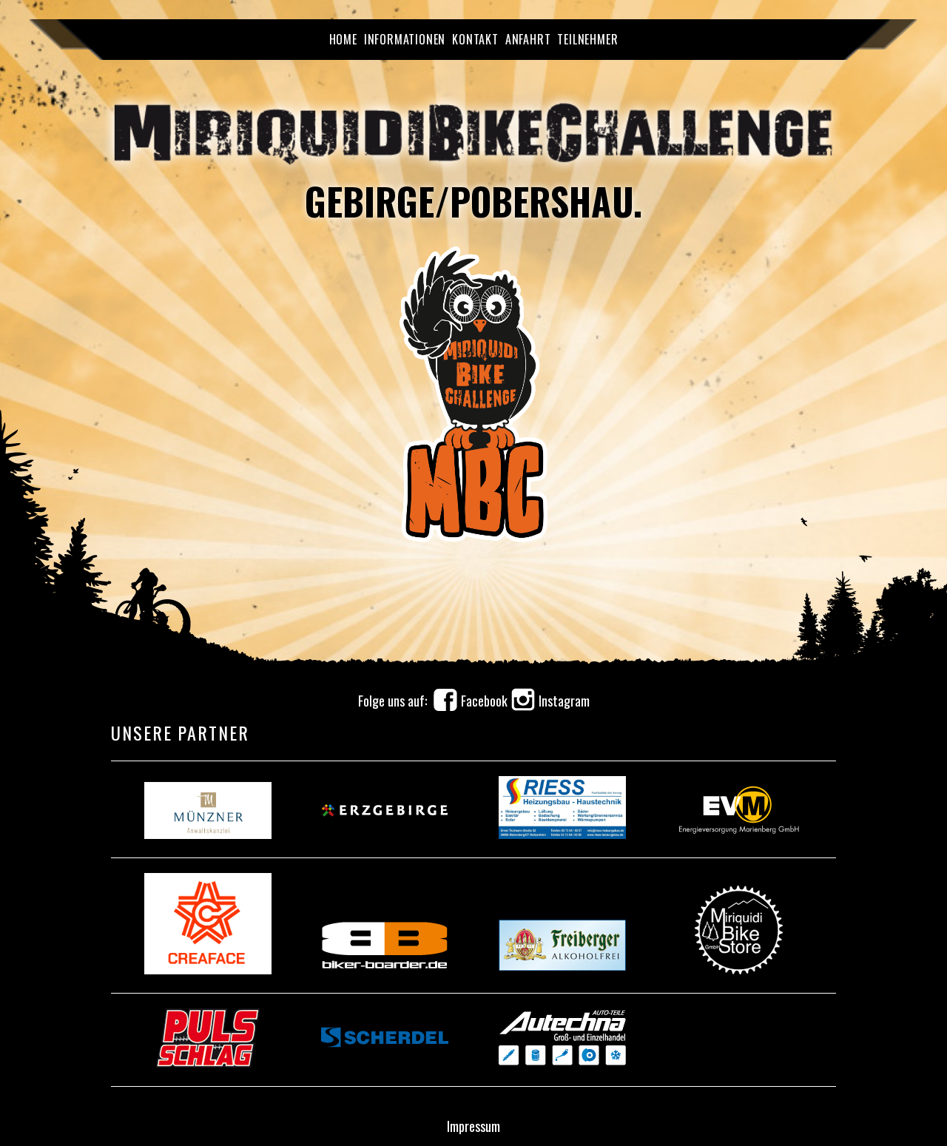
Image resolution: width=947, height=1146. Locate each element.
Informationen (404, 39)
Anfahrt (528, 39)
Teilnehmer (587, 39)
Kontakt (475, 39)
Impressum (473, 1126)
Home (343, 39)
